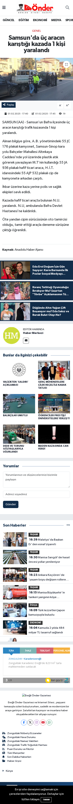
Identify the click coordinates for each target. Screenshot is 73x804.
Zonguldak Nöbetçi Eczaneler (24, 733)
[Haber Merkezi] (11, 335)
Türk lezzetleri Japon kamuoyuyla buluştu (47, 612)
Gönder (10, 504)
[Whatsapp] (49, 722)
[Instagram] (37, 722)
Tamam (46, 800)
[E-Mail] (26, 341)
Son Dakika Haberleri (19, 757)
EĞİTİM (24, 20)
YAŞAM (34, 534)
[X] (30, 722)
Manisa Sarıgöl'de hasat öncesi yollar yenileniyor (49, 560)
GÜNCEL (8, 20)
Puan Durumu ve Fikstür (20, 749)
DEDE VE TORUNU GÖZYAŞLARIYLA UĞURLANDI (13, 449)
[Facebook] (24, 722)
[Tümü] (68, 525)
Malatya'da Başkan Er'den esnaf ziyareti (46, 542)
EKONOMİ (40, 20)
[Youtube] (43, 722)
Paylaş (10, 104)
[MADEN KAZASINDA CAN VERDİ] (54, 434)
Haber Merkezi (33, 333)
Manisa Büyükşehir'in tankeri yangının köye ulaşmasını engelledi (47, 595)
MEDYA (56, 20)
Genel (36, 30)
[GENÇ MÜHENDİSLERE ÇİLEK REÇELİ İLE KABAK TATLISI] (54, 370)
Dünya (33, 605)
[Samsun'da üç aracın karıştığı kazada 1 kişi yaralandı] (36, 79)
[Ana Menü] (4, 7)
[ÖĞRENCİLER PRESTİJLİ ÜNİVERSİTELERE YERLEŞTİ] (54, 403)
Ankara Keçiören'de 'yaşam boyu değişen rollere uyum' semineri (47, 577)
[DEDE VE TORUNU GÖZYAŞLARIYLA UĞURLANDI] (19, 434)
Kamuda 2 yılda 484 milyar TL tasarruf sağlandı (46, 630)
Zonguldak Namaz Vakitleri (22, 741)
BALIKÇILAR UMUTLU (15, 415)
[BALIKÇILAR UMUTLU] (19, 403)
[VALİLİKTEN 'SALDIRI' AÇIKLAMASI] (19, 370)
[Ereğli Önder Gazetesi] (34, 8)
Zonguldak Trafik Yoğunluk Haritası (27, 745)
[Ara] (67, 8)
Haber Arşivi (14, 761)
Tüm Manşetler (16, 753)
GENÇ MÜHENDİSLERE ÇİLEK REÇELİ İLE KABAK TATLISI (52, 385)
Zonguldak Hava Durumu (21, 737)
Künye (9, 771)
